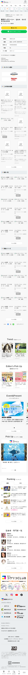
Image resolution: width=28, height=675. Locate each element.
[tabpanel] (14, 456)
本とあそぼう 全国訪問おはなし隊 (8, 630)
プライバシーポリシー (18, 639)
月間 (20, 483)
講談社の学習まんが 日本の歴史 (8, 628)
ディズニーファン (5, 625)
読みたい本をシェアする (15, 31)
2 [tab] (14, 427)
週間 (7, 483)
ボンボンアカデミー (5, 623)
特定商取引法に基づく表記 (14, 641)
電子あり (4, 136)
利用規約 (17, 636)
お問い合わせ (11, 636)
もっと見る (14, 521)
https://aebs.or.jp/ (5, 657)
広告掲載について (8, 639)
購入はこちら (14, 28)
